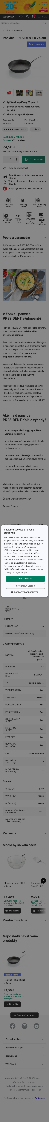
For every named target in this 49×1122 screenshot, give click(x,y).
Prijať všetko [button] (25, 578)
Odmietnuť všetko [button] (25, 586)
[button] (24, 592)
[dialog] (24, 561)
